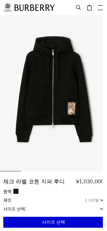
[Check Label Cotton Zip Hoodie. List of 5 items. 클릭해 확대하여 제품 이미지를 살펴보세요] (53, 93)
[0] (89, 7)
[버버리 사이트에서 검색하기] (78, 7)
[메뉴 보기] (100, 7)
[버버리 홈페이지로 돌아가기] (34, 7)
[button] (53, 222)
